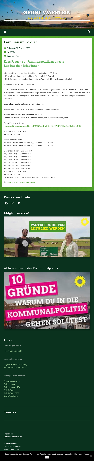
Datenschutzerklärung (13, 436)
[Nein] (91, 456)
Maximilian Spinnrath (13, 351)
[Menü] (5, 31)
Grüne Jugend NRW (12, 387)
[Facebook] (6, 203)
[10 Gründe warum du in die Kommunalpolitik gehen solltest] (47, 328)
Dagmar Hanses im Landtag (15, 364)
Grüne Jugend (9, 384)
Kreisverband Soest (12, 449)
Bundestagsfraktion (12, 381)
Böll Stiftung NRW (11, 393)
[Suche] (89, 31)
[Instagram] (12, 203)
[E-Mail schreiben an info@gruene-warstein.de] (19, 203)
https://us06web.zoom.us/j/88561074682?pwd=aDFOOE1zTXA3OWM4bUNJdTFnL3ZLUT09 (42, 126)
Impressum (8, 433)
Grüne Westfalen (11, 396)
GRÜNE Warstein (47, 13)
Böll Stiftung (9, 390)
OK (47, 457)
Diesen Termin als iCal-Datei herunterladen (20, 182)
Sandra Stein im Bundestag (15, 367)
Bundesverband (10, 443)
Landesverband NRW (12, 446)
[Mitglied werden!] (47, 256)
